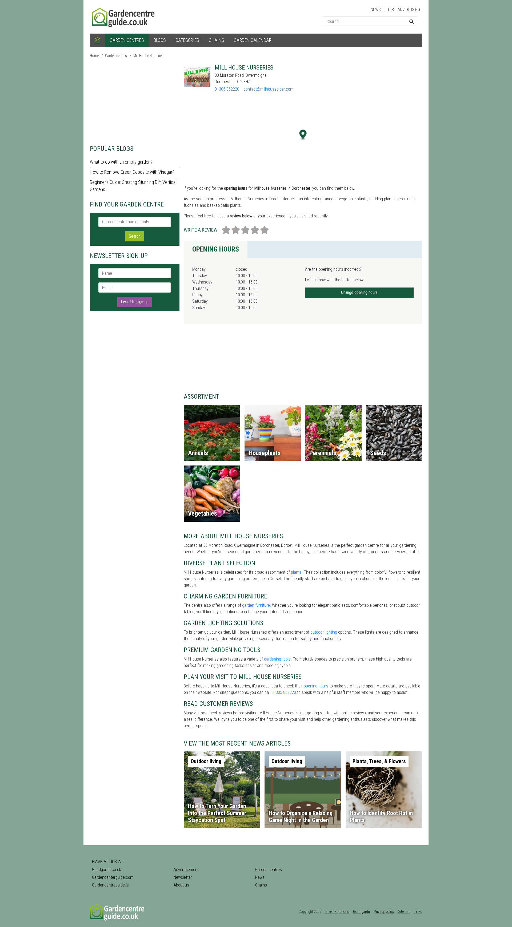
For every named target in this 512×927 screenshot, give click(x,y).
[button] (303, 134)
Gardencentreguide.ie (110, 885)
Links (418, 911)
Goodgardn (361, 911)
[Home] (97, 40)
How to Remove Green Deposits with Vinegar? (132, 172)
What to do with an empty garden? (121, 162)
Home (94, 56)
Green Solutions (337, 911)
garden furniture (256, 605)
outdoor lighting (323, 632)
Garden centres (127, 40)
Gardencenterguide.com (112, 877)
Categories (187, 40)
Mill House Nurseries (148, 56)
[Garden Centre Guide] (124, 16)
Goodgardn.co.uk (106, 869)
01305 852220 (227, 89)
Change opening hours (359, 292)
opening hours (316, 686)
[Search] (409, 21)
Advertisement (186, 869)
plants (296, 572)
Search (135, 236)
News (260, 877)
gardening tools (277, 659)
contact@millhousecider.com (268, 89)
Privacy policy (384, 911)
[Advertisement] (134, 101)
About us (181, 885)
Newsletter (382, 9)
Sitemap (404, 911)
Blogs (160, 40)
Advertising (409, 9)
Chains (216, 40)
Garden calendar (252, 40)
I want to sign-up (135, 301)
